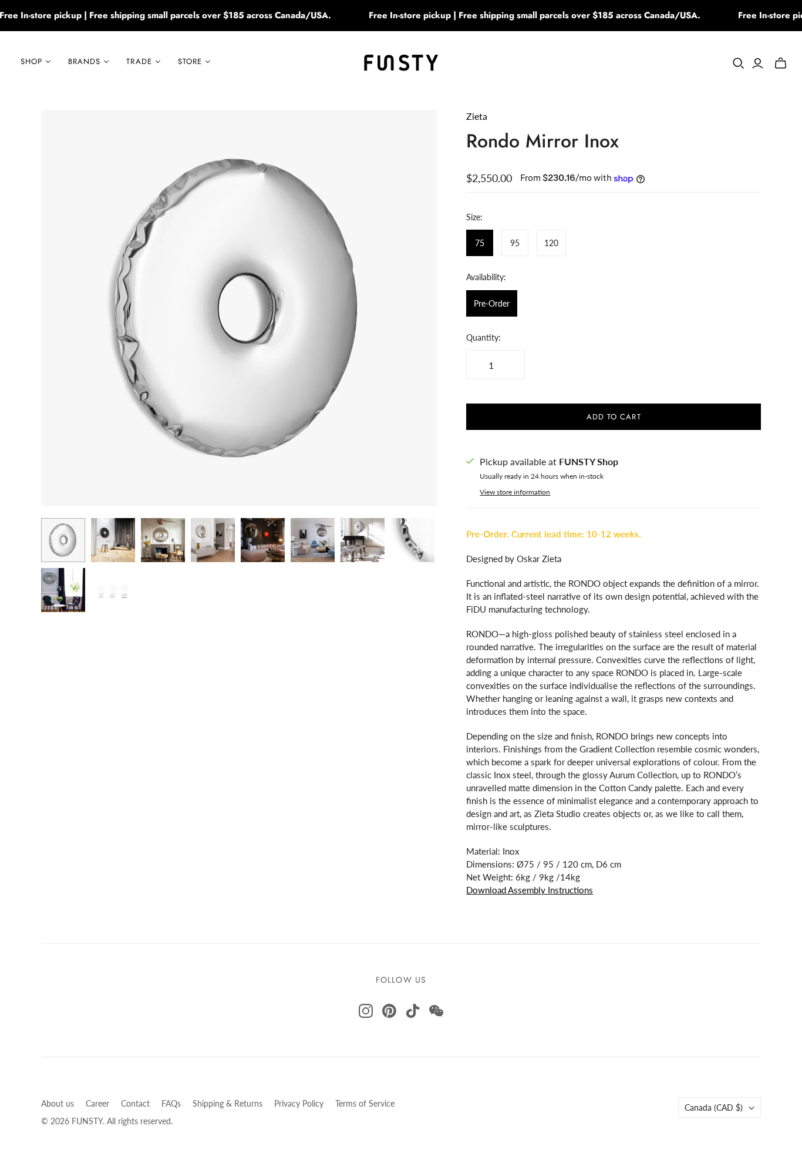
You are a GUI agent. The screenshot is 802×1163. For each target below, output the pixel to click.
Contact (135, 1103)
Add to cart (614, 416)
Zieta (476, 116)
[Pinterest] (389, 1011)
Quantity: (483, 337)
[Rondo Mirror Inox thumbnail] (63, 540)
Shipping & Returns (227, 1103)
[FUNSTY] (401, 61)
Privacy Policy (299, 1103)
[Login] (758, 63)
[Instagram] (366, 1011)
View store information (515, 492)
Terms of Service (365, 1103)
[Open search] (738, 63)
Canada (714, 1107)
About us (57, 1103)
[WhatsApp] (436, 1011)
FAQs (171, 1103)
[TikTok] (413, 1011)
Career (97, 1103)
